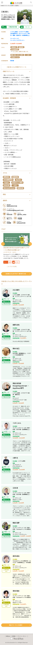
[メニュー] (2, 2)
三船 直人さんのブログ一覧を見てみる (15, 273)
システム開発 (14, 32)
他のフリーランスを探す (15, 625)
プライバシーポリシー (22, 636)
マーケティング (14, 38)
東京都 (12, 60)
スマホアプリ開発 (23, 32)
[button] (3, 244)
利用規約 (14, 636)
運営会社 (8, 636)
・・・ (20, 51)
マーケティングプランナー (17, 40)
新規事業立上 (26, 35)
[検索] (30, 2)
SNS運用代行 (14, 33)
